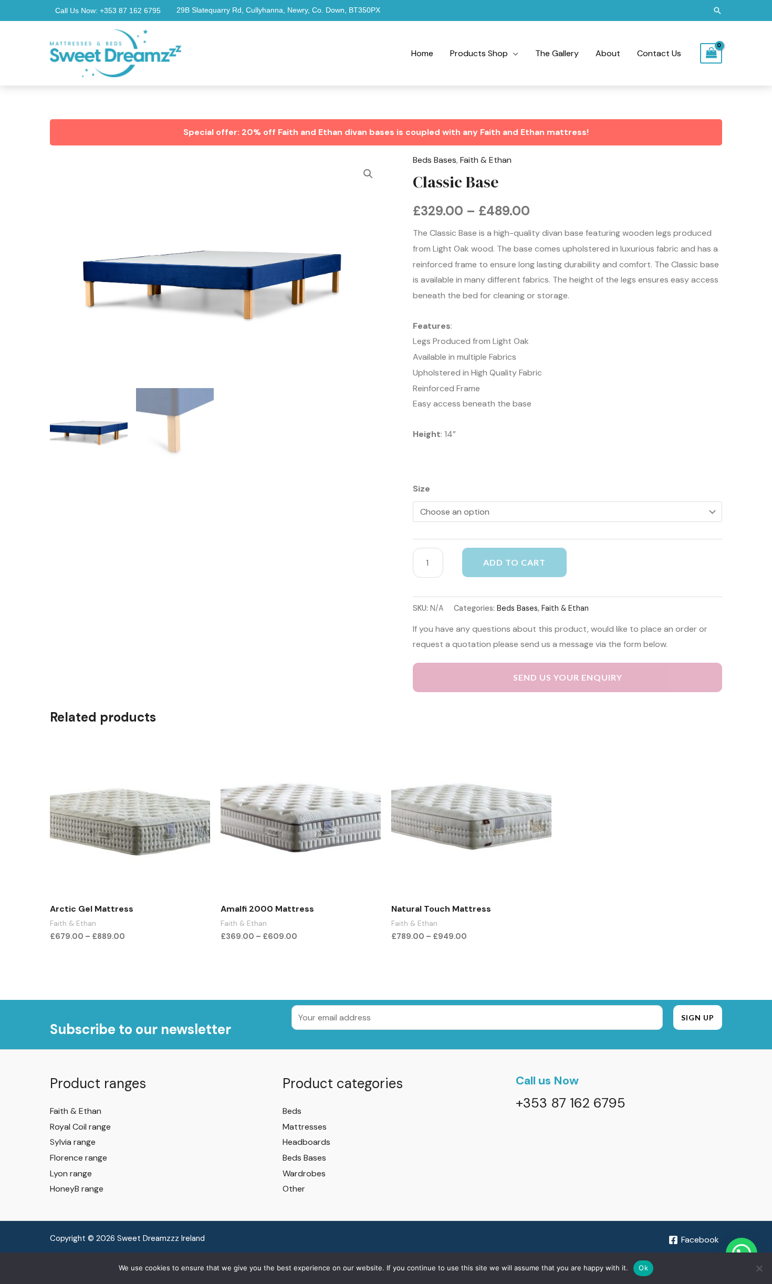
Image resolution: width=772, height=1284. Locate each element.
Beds (292, 1110)
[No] (759, 1268)
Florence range (78, 1157)
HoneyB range (76, 1188)
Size (421, 488)
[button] (717, 10)
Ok (643, 1268)
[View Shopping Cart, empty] (711, 53)
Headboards (306, 1141)
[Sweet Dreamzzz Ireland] (115, 52)
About (608, 53)
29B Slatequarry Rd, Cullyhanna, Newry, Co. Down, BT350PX (278, 10)
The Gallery (557, 53)
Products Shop (479, 53)
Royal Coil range (80, 1126)
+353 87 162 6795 (130, 10)
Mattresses (305, 1126)
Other (294, 1188)
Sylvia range (73, 1141)
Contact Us (659, 53)
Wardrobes (304, 1173)
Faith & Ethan (486, 159)
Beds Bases (434, 159)
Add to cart (514, 562)
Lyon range (71, 1173)
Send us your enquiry (567, 677)
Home (422, 53)
